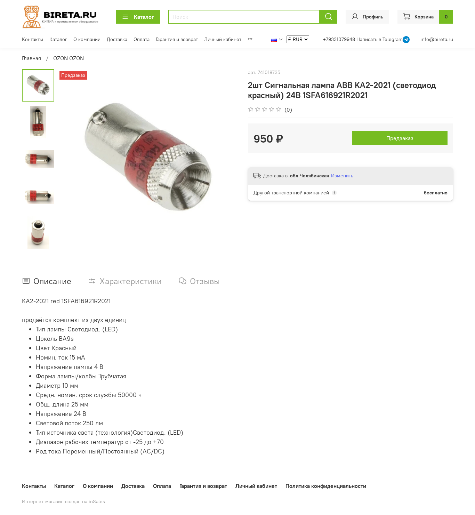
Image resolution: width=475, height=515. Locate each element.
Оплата (142, 39)
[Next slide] (223, 159)
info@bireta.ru (436, 39)
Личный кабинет (222, 39)
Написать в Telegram (379, 39)
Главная (31, 58)
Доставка (117, 39)
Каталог (144, 16)
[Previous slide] (71, 159)
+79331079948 (339, 39)
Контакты (32, 39)
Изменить (342, 175)
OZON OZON (68, 58)
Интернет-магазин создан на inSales (63, 501)
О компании (86, 39)
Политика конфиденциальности (325, 485)
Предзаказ (399, 138)
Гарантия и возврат (177, 39)
